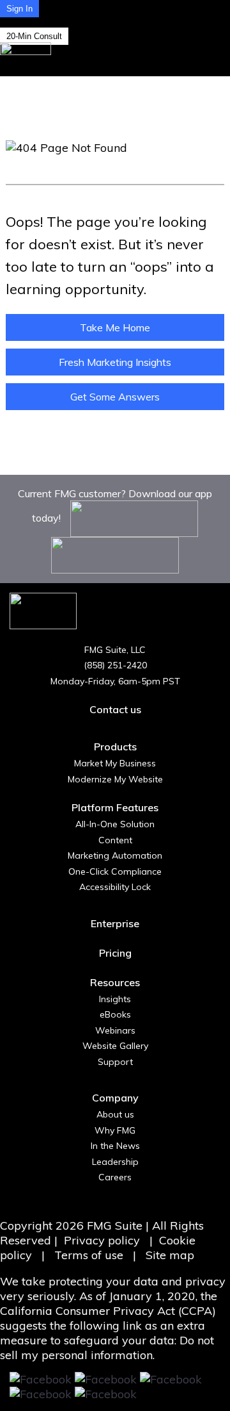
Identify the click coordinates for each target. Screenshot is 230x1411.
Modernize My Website (115, 779)
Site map (170, 1255)
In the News (115, 1145)
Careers (115, 1177)
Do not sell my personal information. (107, 1347)
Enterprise (115, 923)
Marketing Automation (115, 855)
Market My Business (115, 763)
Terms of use (90, 1255)
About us (115, 1114)
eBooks (115, 1014)
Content (115, 840)
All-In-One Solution (115, 824)
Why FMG (115, 1130)
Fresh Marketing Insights (115, 362)
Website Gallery (115, 1046)
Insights (115, 999)
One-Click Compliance (115, 871)
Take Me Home (115, 327)
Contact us (115, 709)
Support (115, 1062)
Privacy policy (102, 1240)
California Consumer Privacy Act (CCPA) (108, 1310)
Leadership (115, 1162)
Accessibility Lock (115, 887)
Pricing (115, 952)
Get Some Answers (115, 396)
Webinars (115, 1030)
